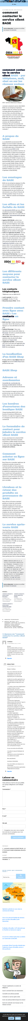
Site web (4, 823)
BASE (14, 149)
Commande (7, 622)
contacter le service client (13, 72)
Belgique (12, 621)
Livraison (17, 624)
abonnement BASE (15, 215)
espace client (13, 340)
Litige (12, 624)
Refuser (18, 1018)
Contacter (14, 622)
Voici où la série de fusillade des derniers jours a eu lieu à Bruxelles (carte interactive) (13, 919)
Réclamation (8, 626)
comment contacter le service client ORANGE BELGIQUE (7, 605)
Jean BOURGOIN (18, 9)
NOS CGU (14, 577)
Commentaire (6, 789)
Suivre (15, 627)
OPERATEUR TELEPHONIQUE (11, 619)
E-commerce (21, 622)
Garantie (7, 624)
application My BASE (8, 243)
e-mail (13, 542)
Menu (15, 4)
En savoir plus (13, 30)
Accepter (11, 1018)
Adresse (6, 621)
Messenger (5, 332)
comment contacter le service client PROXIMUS (7, 595)
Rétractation (8, 627)
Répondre (9, 658)
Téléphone (20, 627)
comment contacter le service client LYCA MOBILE (19, 595)
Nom (4, 808)
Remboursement (17, 626)
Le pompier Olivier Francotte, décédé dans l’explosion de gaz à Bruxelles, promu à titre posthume (13, 947)
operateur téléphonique (11, 625)
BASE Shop (18, 361)
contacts (8, 316)
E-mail (4, 816)
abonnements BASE (9, 210)
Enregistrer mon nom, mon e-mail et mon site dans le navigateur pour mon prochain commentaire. (13, 832)
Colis (17, 621)
